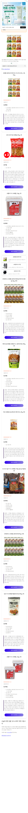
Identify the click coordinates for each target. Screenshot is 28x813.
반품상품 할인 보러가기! (6, 735)
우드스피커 (9, 732)
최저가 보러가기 (14, 128)
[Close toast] (1, 1)
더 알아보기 (23, 27)
